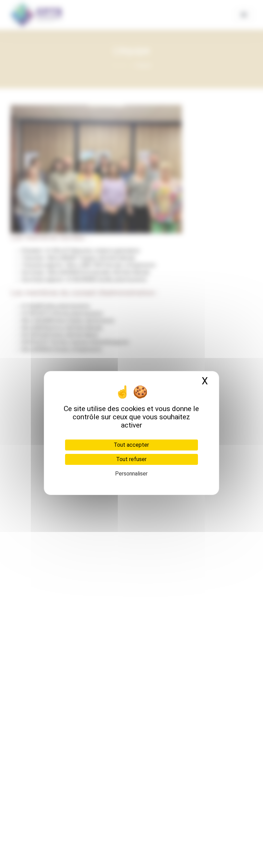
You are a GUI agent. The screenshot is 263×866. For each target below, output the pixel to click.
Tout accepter (131, 445)
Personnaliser (131, 473)
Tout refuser (131, 459)
